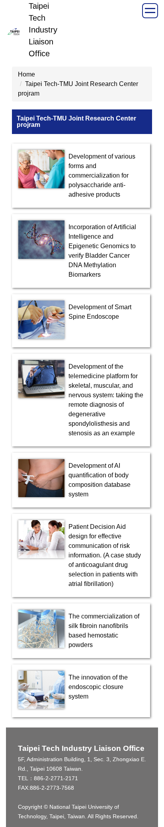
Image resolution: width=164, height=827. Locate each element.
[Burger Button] (150, 10)
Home (26, 74)
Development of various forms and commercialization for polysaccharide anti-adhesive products (101, 175)
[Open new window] (41, 169)
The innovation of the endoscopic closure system (98, 687)
